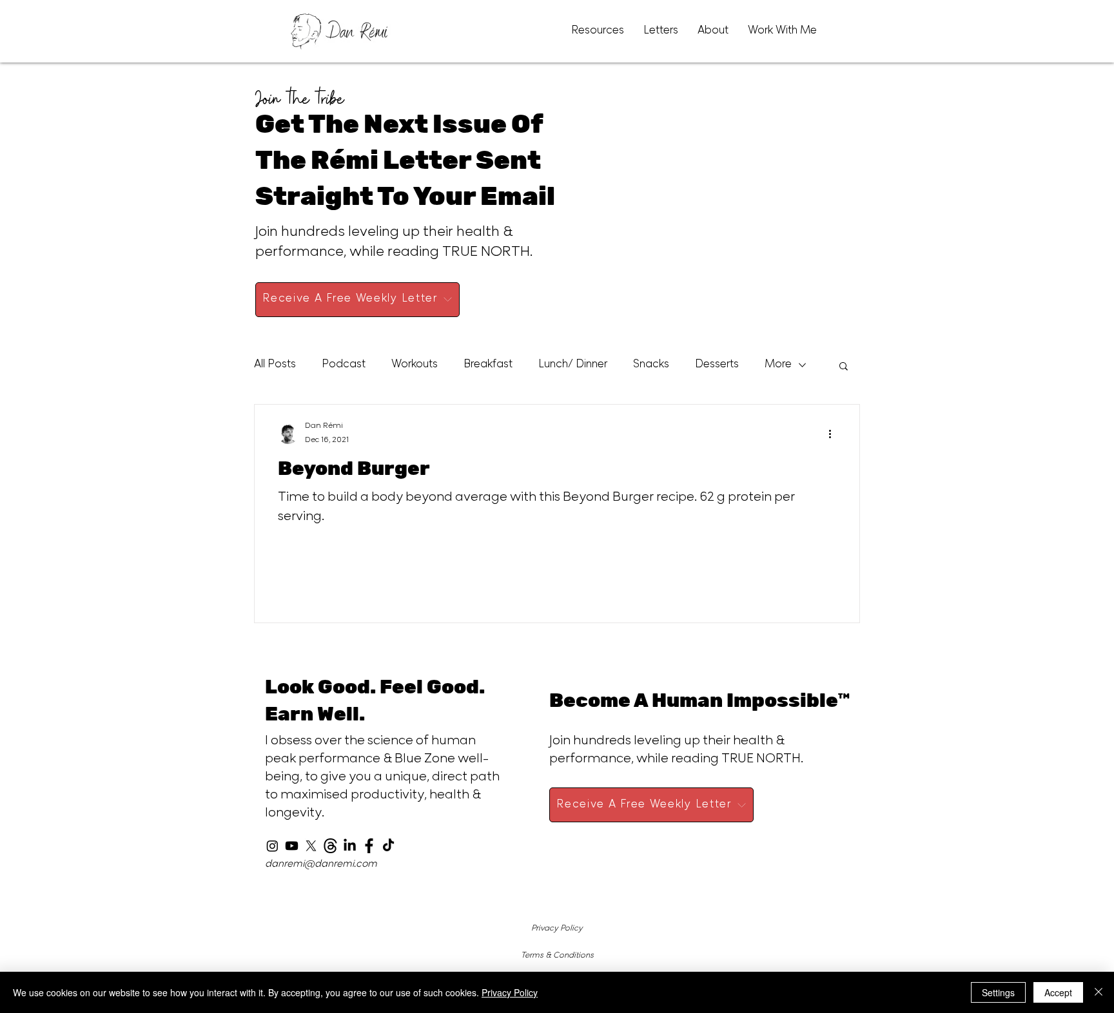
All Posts (275, 365)
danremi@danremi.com (321, 864)
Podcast (344, 365)
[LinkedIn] (349, 845)
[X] (311, 845)
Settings (998, 992)
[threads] (330, 845)
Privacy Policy (557, 928)
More (778, 365)
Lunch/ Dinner (572, 365)
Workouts (414, 365)
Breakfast (488, 365)
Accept (1058, 992)
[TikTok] (388, 845)
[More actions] (834, 433)
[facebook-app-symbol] (369, 845)
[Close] (1098, 992)
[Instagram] (272, 845)
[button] (843, 367)
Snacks (651, 365)
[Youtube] (291, 845)
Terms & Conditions (557, 955)
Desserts (717, 365)
